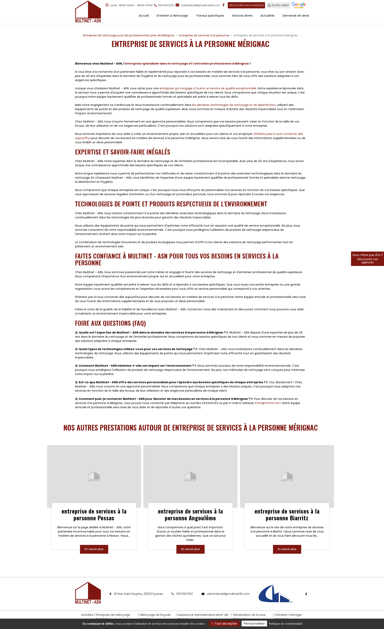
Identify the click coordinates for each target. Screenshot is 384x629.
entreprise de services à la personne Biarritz (286, 514)
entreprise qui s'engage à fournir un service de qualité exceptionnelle (208, 88)
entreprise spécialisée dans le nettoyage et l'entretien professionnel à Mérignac (187, 64)
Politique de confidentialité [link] (285, 623)
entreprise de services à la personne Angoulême (190, 514)
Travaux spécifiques (210, 16)
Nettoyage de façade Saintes (155, 617)
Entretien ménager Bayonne (288, 617)
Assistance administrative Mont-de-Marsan (203, 617)
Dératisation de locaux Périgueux (249, 617)
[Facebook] (223, 5)
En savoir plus (94, 549)
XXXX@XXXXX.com (268, 403)
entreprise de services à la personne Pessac (94, 514)
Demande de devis (296, 16)
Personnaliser (254, 623)
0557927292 (184, 594)
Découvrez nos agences (246, 5)
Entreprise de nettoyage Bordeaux (113, 617)
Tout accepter (225, 623)
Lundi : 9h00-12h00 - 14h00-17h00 (131, 5)
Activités (87, 615)
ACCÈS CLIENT (280, 5)
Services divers (242, 16)
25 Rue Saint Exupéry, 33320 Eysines (138, 594)
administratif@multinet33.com (200, 5)
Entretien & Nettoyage (172, 16)
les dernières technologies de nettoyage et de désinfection (233, 105)
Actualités (268, 16)
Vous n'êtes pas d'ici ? (367, 258)
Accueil (144, 16)
